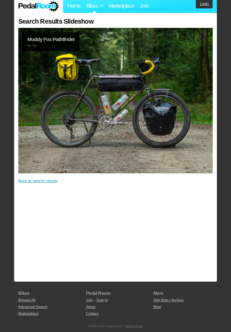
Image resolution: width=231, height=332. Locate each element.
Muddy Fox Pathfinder (51, 39)
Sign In (102, 300)
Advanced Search (32, 307)
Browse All (26, 300)
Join (144, 6)
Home (74, 6)
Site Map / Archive (169, 300)
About (90, 307)
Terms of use (134, 326)
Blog (157, 307)
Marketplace (121, 6)
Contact (92, 313)
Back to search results (38, 180)
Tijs (34, 45)
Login (204, 4)
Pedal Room (38, 6)
